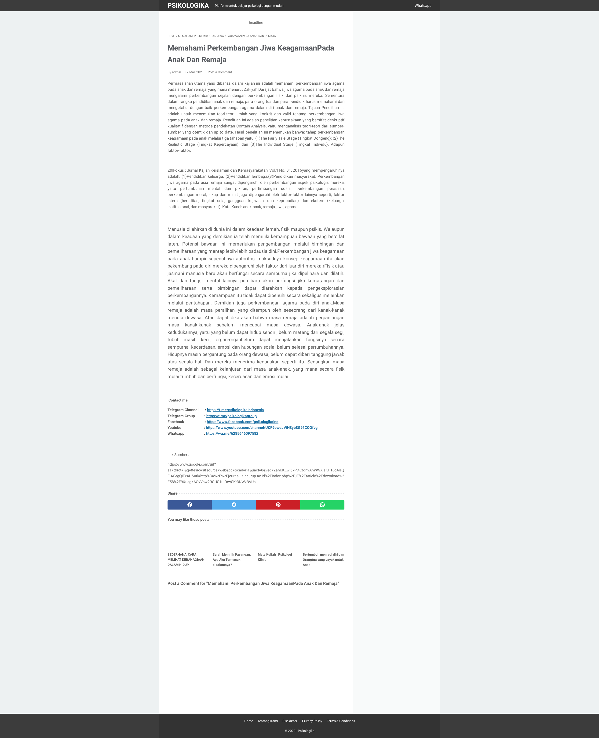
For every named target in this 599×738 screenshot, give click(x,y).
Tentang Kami (268, 721)
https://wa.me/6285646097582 (232, 433)
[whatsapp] (322, 505)
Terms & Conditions (341, 721)
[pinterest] (278, 505)
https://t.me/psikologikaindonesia (235, 410)
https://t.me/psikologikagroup (231, 416)
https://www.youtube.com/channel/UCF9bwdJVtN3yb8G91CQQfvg (262, 427)
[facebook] (190, 505)
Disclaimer (289, 721)
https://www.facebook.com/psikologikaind (242, 422)
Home (248, 721)
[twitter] (234, 505)
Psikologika (188, 5)
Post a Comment (220, 72)
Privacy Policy (312, 721)
